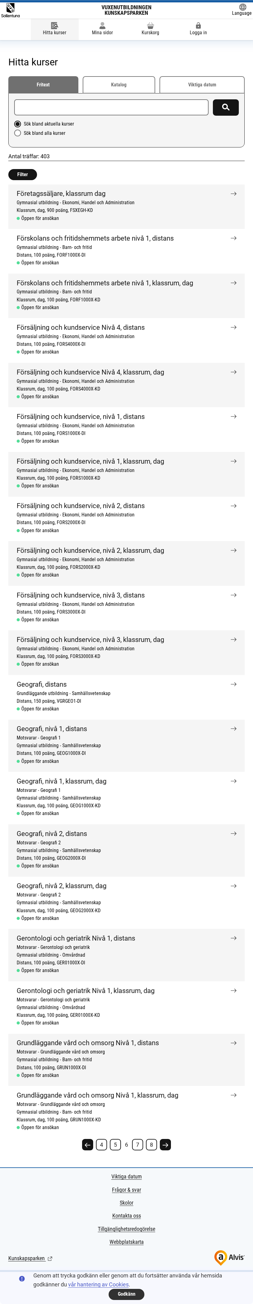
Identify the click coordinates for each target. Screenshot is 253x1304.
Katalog (118, 85)
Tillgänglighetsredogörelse (126, 1229)
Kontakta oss (126, 1215)
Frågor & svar (126, 1189)
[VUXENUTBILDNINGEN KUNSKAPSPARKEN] (10, 10)
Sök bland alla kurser (44, 133)
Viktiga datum (202, 85)
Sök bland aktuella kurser (49, 124)
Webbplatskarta (127, 1242)
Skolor (126, 1202)
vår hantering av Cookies (98, 1284)
